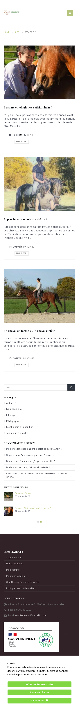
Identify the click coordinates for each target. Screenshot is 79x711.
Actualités (11, 403)
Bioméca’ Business (24, 493)
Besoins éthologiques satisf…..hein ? (28, 107)
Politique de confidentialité (20, 588)
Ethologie (11, 415)
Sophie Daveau (14, 557)
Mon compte (13, 569)
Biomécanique (14, 409)
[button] (70, 13)
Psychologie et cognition (19, 427)
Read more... (21, 141)
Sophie (30, 135)
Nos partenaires (14, 563)
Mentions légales (15, 576)
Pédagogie (12, 421)
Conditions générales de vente (22, 582)
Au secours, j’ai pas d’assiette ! (38, 455)
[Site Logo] (12, 12)
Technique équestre (17, 433)
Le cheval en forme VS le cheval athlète (29, 331)
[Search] (71, 387)
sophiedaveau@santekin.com (30, 615)
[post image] (39, 72)
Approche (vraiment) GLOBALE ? (26, 219)
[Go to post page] (8, 496)
